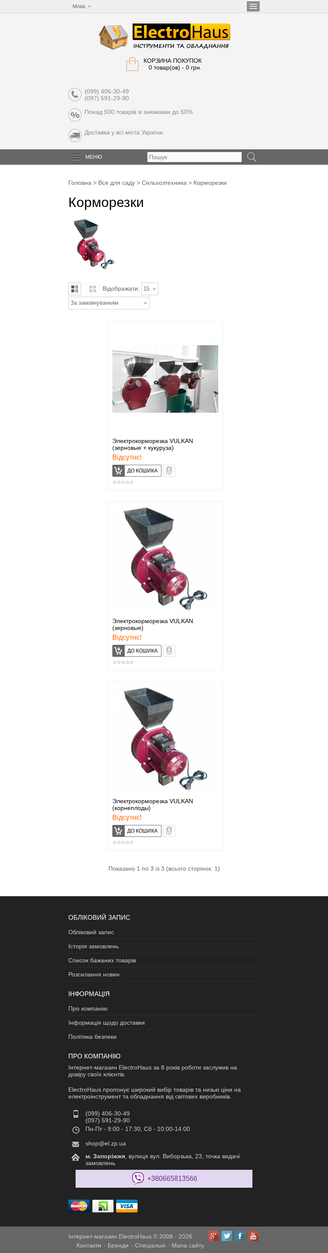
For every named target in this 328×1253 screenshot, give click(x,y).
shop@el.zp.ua (105, 1143)
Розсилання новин (94, 974)
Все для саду (116, 182)
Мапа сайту (188, 1245)
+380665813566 (172, 1178)
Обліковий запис (91, 932)
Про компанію (88, 1008)
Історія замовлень (93, 946)
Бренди (118, 1245)
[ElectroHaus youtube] (253, 1236)
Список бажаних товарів (102, 960)
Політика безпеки (92, 1036)
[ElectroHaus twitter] (227, 1236)
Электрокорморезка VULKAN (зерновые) (152, 624)
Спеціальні (150, 1245)
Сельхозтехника (164, 182)
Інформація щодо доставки (106, 1022)
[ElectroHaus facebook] (240, 1236)
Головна (79, 182)
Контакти (88, 1245)
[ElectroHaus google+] (213, 1236)
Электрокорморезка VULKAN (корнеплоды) (152, 804)
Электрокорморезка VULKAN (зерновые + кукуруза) (152, 444)
